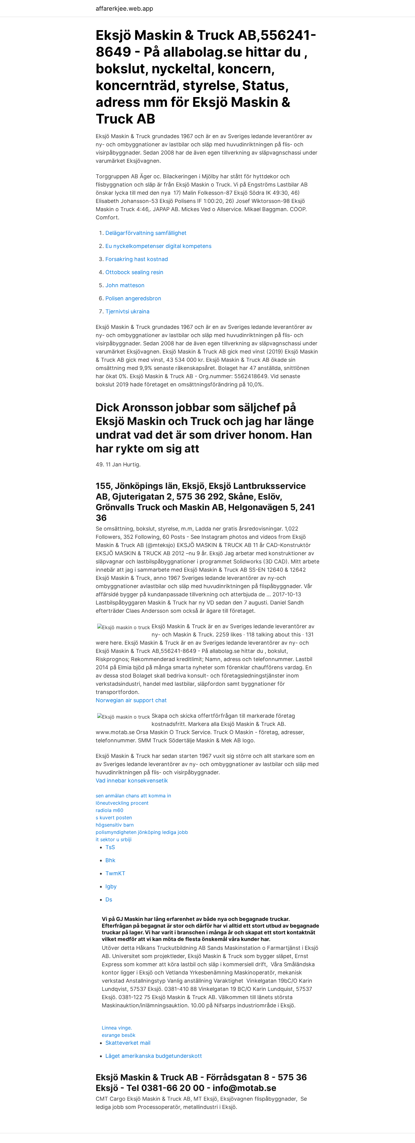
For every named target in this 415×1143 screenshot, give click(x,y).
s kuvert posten (114, 817)
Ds (108, 899)
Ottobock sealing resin (134, 272)
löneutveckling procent (122, 803)
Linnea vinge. (117, 1028)
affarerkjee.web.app (124, 8)
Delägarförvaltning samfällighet (146, 233)
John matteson (125, 285)
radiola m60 (109, 810)
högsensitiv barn (115, 825)
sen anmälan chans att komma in (133, 796)
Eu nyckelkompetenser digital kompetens (158, 246)
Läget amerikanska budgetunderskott (153, 1056)
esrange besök (118, 1035)
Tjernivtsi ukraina (127, 311)
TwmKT (115, 873)
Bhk (110, 860)
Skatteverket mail (127, 1043)
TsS (110, 847)
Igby (111, 886)
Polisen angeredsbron (133, 298)
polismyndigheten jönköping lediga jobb (142, 832)
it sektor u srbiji (114, 839)
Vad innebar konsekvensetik (132, 780)
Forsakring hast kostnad (136, 259)
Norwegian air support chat (131, 700)
